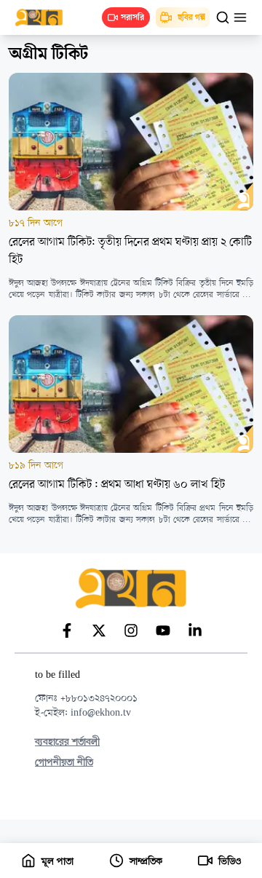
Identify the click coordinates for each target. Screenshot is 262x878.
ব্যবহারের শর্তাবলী (67, 742)
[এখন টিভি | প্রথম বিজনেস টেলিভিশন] (46, 17)
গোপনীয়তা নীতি (64, 763)
